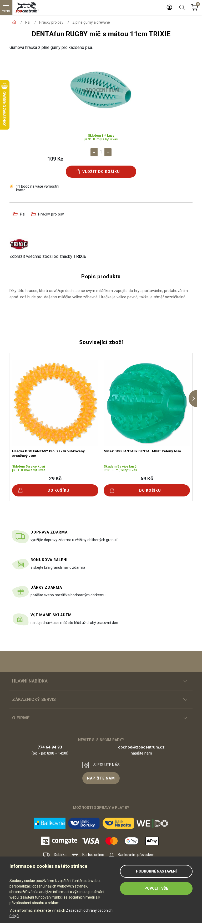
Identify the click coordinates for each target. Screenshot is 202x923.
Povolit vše (156, 888)
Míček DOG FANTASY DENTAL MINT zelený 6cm (142, 451)
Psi (27, 22)
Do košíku (58, 490)
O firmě (20, 717)
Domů (14, 22)
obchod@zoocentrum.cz (141, 747)
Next (193, 398)
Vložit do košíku (101, 172)
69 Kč (146, 478)
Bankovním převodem (136, 855)
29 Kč (55, 478)
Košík (194, 7)
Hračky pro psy (51, 22)
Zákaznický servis (34, 699)
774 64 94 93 (50, 747)
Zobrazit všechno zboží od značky (47, 256)
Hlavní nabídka (30, 681)
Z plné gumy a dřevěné (91, 22)
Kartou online (93, 855)
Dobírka (60, 855)
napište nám (101, 778)
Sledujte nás (106, 765)
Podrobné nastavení (156, 871)
